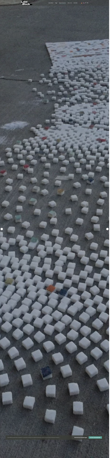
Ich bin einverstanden (95, 437)
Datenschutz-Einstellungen (80, 437)
